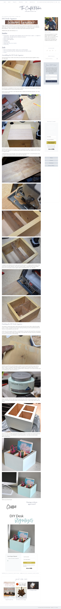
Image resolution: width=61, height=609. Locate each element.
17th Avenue (56, 607)
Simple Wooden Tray (9, 599)
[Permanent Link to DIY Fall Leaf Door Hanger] (21, 598)
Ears (12, 43)
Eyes (10, 43)
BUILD (3, 16)
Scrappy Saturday (36, 573)
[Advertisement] (51, 103)
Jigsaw (20, 49)
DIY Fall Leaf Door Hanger (21, 599)
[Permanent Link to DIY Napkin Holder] (33, 588)
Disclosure (51, 163)
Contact (51, 160)
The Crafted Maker (30, 8)
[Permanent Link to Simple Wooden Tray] (9, 598)
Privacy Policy (51, 165)
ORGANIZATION (6, 16)
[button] (14, 560)
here (17, 30)
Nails (5, 41)
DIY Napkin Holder (33, 590)
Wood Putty (6, 44)
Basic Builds (25, 573)
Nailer (5, 51)
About (51, 157)
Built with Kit (29, 568)
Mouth (15, 43)
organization (30, 573)
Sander (5, 52)
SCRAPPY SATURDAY (12, 16)
